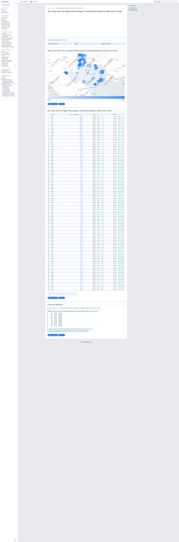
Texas (53, 8)
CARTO (119, 94)
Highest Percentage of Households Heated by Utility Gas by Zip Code (69, 8)
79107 (52, 212)
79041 (52, 235)
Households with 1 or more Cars (8, 93)
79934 (52, 261)
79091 (52, 121)
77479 (52, 190)
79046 (52, 260)
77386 (52, 249)
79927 (52, 181)
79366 (52, 149)
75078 (52, 281)
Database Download (6, 4)
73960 (52, 141)
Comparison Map (133, 7)
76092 (52, 195)
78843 (52, 116)
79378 (52, 155)
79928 (52, 163)
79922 (52, 186)
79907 (52, 191)
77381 (52, 193)
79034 (52, 232)
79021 (52, 119)
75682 (52, 188)
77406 (52, 279)
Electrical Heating (5, 86)
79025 (52, 137)
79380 (52, 146)
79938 (52, 218)
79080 (52, 165)
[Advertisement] (67, 25)
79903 (52, 151)
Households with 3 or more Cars (8, 95)
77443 (52, 118)
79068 (52, 216)
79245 (52, 272)
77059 (52, 160)
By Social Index (5, 17)
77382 (52, 198)
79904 (52, 200)
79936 (52, 170)
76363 (52, 219)
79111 (52, 177)
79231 (52, 135)
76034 (52, 184)
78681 (52, 286)
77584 (52, 275)
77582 (52, 148)
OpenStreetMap (114, 94)
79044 (52, 167)
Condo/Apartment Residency (7, 82)
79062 (52, 169)
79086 (52, 207)
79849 (52, 239)
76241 (52, 139)
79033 (52, 130)
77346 (52, 233)
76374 (52, 282)
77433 (52, 263)
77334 (52, 253)
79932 (52, 242)
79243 (52, 228)
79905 (52, 172)
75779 (52, 134)
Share (62, 104)
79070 (52, 247)
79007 (52, 237)
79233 (52, 144)
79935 (52, 230)
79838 (52, 179)
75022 (52, 288)
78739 (52, 226)
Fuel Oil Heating (5, 87)
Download (122, 52)
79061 (52, 258)
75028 (52, 254)
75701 (52, 265)
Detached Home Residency (7, 81)
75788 (52, 126)
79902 (52, 274)
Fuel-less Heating (5, 90)
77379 (52, 267)
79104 (52, 221)
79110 (52, 204)
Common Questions (134, 10)
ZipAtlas (123, 94)
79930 (52, 209)
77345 (52, 211)
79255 (52, 289)
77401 (52, 197)
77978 (52, 246)
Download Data (54, 104)
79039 (52, 174)
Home (49, 8)
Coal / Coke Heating (6, 89)
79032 (52, 176)
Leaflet (110, 94)
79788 (52, 202)
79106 (52, 270)
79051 (52, 142)
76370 (52, 225)
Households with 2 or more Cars (8, 94)
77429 (52, 268)
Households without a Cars (7, 91)
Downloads (34, 1)
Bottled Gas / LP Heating (7, 85)
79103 (52, 251)
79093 (52, 153)
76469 (52, 284)
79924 (52, 214)
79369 (52, 125)
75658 (52, 132)
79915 (52, 205)
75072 (52, 223)
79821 (52, 183)
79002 (52, 128)
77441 (52, 162)
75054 (52, 256)
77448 (52, 277)
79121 (52, 244)
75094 (52, 158)
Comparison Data (133, 8)
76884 (52, 156)
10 (75, 293)
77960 (52, 123)
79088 (52, 240)
